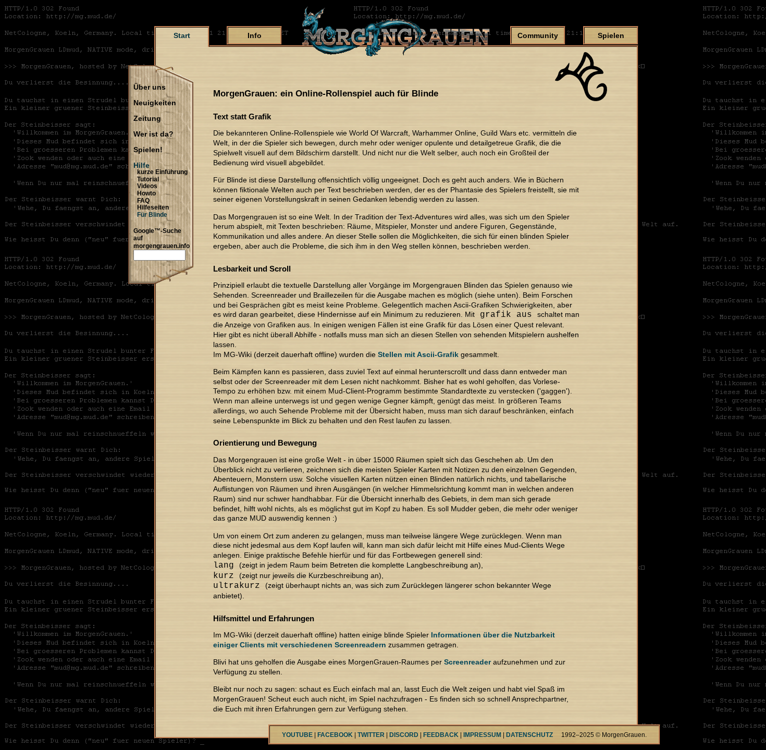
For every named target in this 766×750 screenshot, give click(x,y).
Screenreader (467, 662)
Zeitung (147, 118)
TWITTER (371, 735)
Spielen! (148, 150)
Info (255, 35)
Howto (146, 193)
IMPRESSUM (482, 735)
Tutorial (148, 179)
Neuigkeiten (154, 103)
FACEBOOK (335, 735)
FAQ (143, 201)
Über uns (149, 87)
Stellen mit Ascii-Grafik (418, 354)
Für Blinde (152, 215)
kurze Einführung (162, 172)
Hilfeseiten (153, 207)
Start (182, 35)
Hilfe (141, 165)
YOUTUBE (297, 735)
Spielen (611, 35)
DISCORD (403, 735)
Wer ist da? (153, 134)
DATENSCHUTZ (529, 735)
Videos (147, 186)
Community (537, 35)
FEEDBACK (441, 735)
